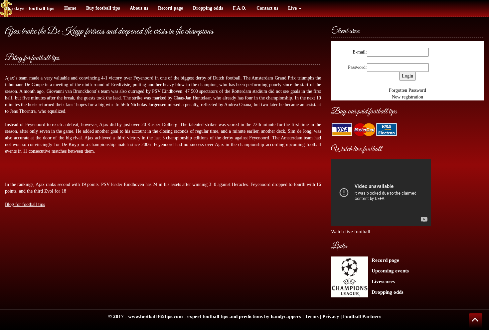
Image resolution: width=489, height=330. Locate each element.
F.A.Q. (239, 8)
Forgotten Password (407, 90)
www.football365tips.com (155, 316)
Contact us (267, 8)
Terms (312, 316)
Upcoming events (390, 270)
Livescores (383, 281)
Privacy (330, 316)
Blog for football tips (32, 58)
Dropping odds (208, 8)
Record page (170, 8)
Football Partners (362, 316)
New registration (407, 96)
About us (139, 8)
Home (70, 8)
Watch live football (350, 231)
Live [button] (293, 8)
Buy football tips (103, 8)
